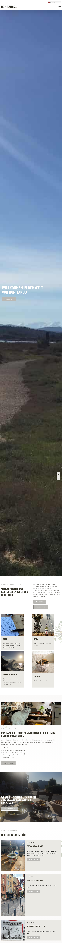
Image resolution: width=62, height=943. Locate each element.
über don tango (8, 763)
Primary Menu (60, 6)
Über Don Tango (40, 607)
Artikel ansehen (33, 859)
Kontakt (40, 601)
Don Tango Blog (9, 299)
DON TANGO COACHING (9, 808)
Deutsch (52, 2)
